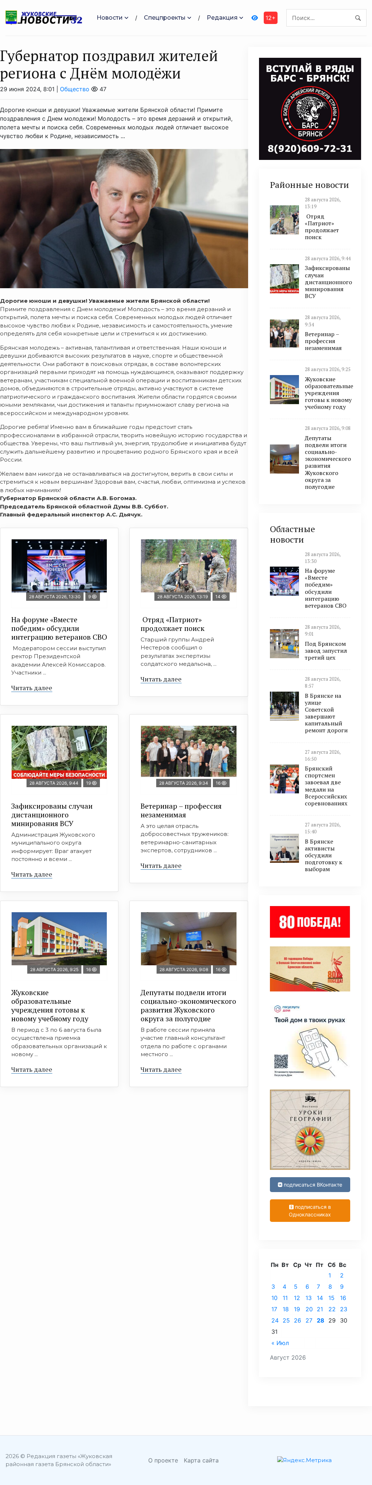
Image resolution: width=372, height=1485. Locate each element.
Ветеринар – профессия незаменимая (181, 810)
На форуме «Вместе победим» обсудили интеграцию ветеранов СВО (59, 628)
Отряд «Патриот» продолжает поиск (173, 624)
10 (274, 1297)
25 (286, 1320)
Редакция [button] (222, 17)
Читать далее (31, 687)
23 (343, 1309)
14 (320, 1297)
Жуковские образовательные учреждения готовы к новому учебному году (49, 1005)
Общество (74, 89)
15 (331, 1297)
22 (332, 1309)
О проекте (163, 1460)
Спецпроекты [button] (165, 17)
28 (320, 1320)
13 (309, 1297)
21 (320, 1309)
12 (297, 1297)
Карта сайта (201, 1460)
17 (274, 1309)
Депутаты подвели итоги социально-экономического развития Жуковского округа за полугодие (188, 1005)
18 (286, 1309)
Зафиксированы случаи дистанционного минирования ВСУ (52, 814)
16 (343, 1297)
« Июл (280, 1343)
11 (285, 1297)
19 (297, 1309)
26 (297, 1320)
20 (309, 1309)
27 (309, 1320)
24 (275, 1320)
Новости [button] (110, 17)
